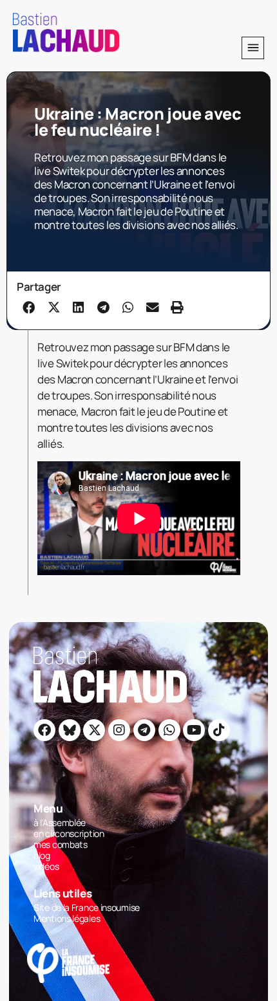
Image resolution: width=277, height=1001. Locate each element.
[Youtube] (194, 730)
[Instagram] (119, 730)
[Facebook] (44, 730)
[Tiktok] (219, 730)
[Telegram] (144, 730)
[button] (253, 48)
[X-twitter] (94, 730)
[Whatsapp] (169, 730)
